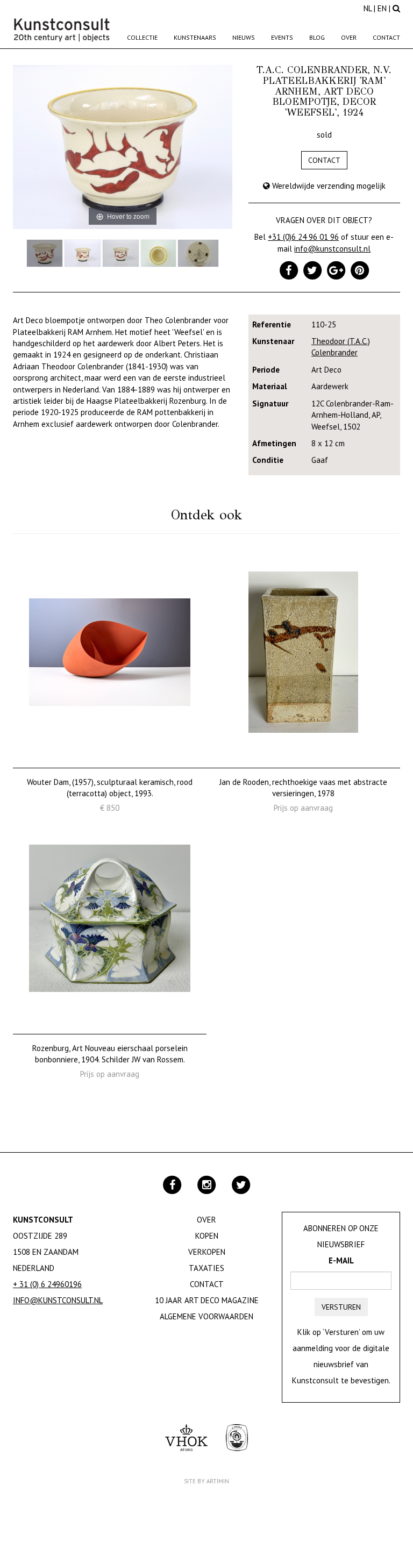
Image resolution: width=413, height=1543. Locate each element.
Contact (386, 37)
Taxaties (206, 1268)
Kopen (206, 1236)
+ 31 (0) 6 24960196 (47, 1284)
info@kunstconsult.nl (332, 249)
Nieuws (243, 37)
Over (349, 37)
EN (382, 8)
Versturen (341, 1307)
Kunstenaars (195, 37)
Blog (317, 37)
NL (368, 8)
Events (282, 37)
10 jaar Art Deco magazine (207, 1300)
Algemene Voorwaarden (206, 1316)
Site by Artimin (206, 1481)
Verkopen (206, 1252)
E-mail (341, 1260)
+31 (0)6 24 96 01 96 (303, 237)
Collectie (142, 37)
